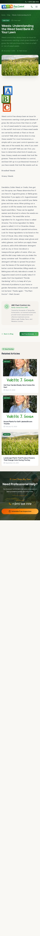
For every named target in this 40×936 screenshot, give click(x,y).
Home (3, 15)
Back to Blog (8, 334)
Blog (8, 15)
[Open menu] (36, 7)
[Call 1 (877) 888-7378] (32, 7)
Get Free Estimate (28, 334)
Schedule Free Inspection (21, 511)
